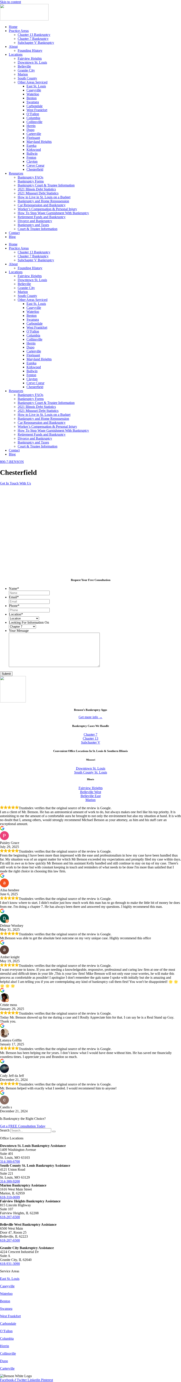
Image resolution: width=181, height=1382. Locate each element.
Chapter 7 (90, 734)
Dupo (30, 130)
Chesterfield (34, 169)
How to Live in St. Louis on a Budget (44, 197)
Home (13, 27)
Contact (14, 233)
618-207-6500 (10, 1217)
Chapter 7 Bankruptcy (33, 39)
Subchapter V (90, 742)
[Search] (54, 1131)
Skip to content (10, 2)
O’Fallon (32, 114)
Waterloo (32, 94)
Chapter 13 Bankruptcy (34, 35)
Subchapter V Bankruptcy (36, 42)
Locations (16, 54)
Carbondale (34, 106)
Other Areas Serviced (32, 82)
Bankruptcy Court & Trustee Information (46, 185)
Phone (14, 606)
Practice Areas (19, 31)
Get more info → (90, 717)
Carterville (33, 134)
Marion (23, 74)
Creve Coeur (35, 165)
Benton (31, 98)
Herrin (31, 126)
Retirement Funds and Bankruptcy (42, 217)
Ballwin (32, 153)
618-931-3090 (10, 1264)
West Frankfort (36, 110)
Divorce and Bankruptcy (35, 221)
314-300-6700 (10, 1161)
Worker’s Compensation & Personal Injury (47, 209)
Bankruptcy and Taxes (33, 225)
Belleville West (90, 792)
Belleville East (91, 796)
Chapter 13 (90, 738)
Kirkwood (33, 149)
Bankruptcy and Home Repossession (43, 201)
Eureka (31, 145)
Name (14, 588)
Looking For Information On (29, 622)
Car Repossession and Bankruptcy (42, 205)
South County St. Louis (90, 772)
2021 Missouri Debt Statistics (38, 193)
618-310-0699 (10, 1197)
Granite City (26, 70)
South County (27, 78)
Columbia (33, 118)
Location (16, 614)
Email (14, 597)
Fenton (31, 157)
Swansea (32, 102)
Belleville (24, 66)
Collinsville (34, 122)
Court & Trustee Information (37, 229)
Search (4, 1130)
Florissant (33, 138)
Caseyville (33, 90)
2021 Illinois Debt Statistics (37, 189)
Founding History (30, 50)
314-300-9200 (10, 1181)
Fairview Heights (30, 58)
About (13, 46)
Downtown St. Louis (32, 62)
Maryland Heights (39, 142)
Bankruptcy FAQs (30, 177)
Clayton (32, 161)
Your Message (19, 630)
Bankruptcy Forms (31, 181)
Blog (12, 237)
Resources (16, 173)
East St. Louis (36, 86)
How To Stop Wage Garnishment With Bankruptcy (53, 213)
